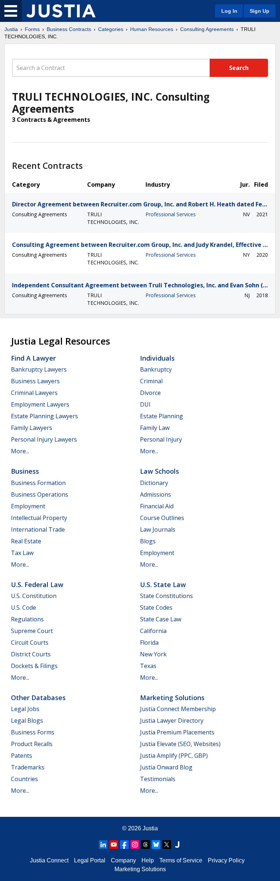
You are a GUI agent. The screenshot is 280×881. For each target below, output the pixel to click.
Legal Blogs (27, 721)
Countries (24, 779)
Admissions (155, 494)
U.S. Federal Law (37, 584)
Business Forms (32, 732)
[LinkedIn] (103, 844)
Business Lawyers (35, 381)
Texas (148, 666)
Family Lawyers (31, 428)
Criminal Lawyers (34, 393)
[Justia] (61, 11)
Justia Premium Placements (177, 732)
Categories (110, 29)
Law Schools (159, 471)
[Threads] (145, 844)
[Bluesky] (156, 844)
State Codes (156, 607)
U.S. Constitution (34, 596)
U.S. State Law (163, 584)
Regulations (27, 619)
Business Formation (38, 483)
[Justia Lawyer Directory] (177, 844)
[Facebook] (124, 844)
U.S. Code (23, 607)
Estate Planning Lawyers (44, 416)
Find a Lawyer (33, 358)
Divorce (150, 393)
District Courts (31, 654)
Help (147, 860)
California (153, 631)
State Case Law (160, 619)
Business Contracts (69, 29)
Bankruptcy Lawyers (39, 369)
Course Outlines (162, 518)
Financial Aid (157, 506)
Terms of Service (180, 860)
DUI (145, 404)
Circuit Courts (29, 643)
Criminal (151, 381)
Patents (21, 756)
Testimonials (157, 779)
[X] (166, 844)
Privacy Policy (226, 860)
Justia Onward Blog (166, 767)
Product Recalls (31, 744)
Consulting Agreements (207, 29)
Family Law (155, 428)
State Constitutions (166, 596)
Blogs (148, 541)
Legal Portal (89, 860)
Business (25, 471)
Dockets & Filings (34, 666)
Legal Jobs (25, 709)
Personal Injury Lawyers (44, 439)
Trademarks (27, 767)
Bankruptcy (156, 369)
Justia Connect (49, 860)
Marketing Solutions (172, 697)
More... (20, 451)
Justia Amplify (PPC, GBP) (174, 756)
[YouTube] (113, 844)
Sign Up (259, 11)
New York (153, 654)
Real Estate (26, 541)
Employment (28, 506)
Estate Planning (161, 416)
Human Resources (151, 29)
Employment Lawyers (40, 404)
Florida (149, 643)
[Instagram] (135, 844)
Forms (32, 29)
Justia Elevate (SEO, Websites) (180, 744)
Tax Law (22, 553)
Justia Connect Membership (178, 709)
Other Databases (38, 697)
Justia (11, 29)
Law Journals (157, 529)
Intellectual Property (39, 518)
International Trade (38, 529)
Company (123, 860)
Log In (229, 11)
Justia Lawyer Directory (171, 721)
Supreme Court (32, 631)
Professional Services (170, 214)
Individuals (157, 358)
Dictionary (154, 483)
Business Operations (39, 494)
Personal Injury (161, 439)
